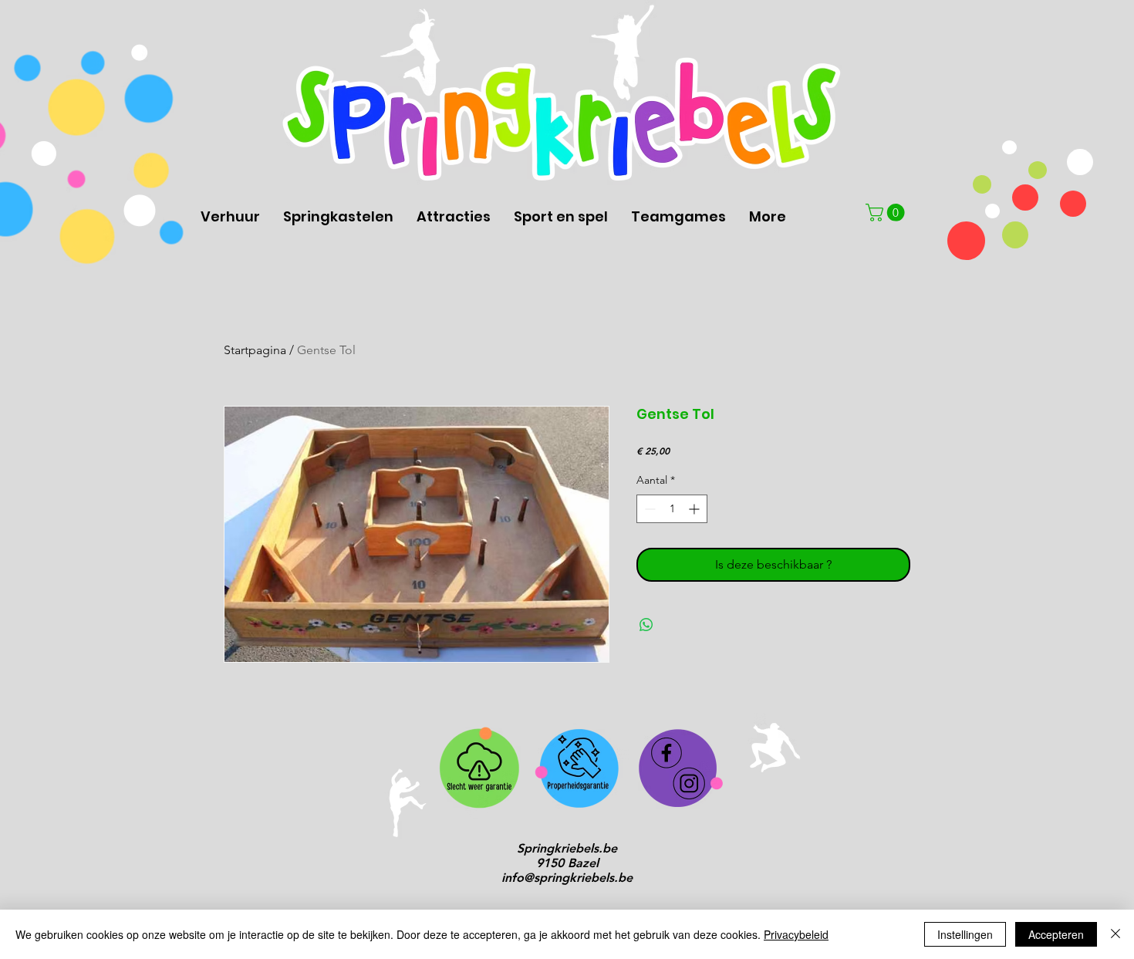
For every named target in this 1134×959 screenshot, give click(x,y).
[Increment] (695, 508)
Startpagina (255, 350)
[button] (887, 212)
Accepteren (1056, 934)
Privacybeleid (796, 934)
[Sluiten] (1115, 934)
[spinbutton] (672, 508)
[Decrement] (648, 508)
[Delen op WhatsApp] (646, 625)
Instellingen (965, 934)
